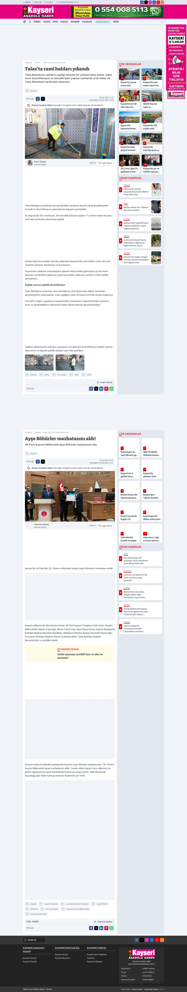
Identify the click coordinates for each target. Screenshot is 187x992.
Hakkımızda (125, 969)
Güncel (37, 22)
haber (47, 375)
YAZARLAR (31, 940)
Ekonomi (75, 22)
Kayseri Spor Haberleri (97, 954)
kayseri (33, 91)
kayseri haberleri (51, 904)
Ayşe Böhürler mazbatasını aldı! (56, 432)
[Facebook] (142, 2)
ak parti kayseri (52, 909)
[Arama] (162, 21)
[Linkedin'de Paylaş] (101, 389)
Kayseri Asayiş (61, 954)
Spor (55, 22)
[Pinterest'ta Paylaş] (106, 389)
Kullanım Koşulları (128, 980)
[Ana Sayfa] (30, 22)
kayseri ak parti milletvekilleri (77, 909)
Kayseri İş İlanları (94, 961)
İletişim (49, 2)
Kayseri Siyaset (30, 961)
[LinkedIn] (154, 2)
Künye (28, 2)
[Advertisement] (11, 62)
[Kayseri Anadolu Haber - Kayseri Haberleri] (141, 954)
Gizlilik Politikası (148, 969)
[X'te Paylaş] (43, 99)
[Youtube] (158, 2)
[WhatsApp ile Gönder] (111, 389)
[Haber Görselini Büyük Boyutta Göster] (70, 133)
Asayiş (47, 22)
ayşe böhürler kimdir (39, 914)
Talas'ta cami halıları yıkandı (54, 63)
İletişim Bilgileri (148, 980)
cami (89, 375)
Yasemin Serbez (41, 525)
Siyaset (64, 22)
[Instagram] (150, 2)
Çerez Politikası (148, 972)
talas (76, 375)
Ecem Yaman (40, 163)
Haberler (28, 63)
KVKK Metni (147, 976)
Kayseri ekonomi (62, 958)
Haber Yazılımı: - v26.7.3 (142, 989)
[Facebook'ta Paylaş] (38, 99)
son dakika (61, 375)
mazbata (34, 909)
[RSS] (162, 2)
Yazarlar (87, 22)
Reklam (38, 2)
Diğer (116, 22)
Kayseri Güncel (29, 958)
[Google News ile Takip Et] (105, 162)
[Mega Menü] (24, 22)
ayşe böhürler (102, 904)
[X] (146, 2)
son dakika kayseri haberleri (77, 904)
